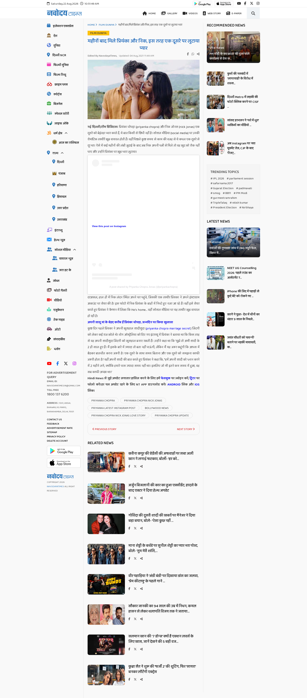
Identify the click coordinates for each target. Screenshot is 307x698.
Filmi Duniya (106, 25)
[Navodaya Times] (64, 12)
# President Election (224, 207)
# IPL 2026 (217, 178)
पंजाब (61, 173)
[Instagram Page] (75, 363)
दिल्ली (60, 162)
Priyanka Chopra (103, 400)
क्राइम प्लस (61, 84)
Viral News (216, 48)
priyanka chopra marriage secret (168, 328)
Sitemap (52, 432)
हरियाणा (62, 185)
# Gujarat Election (222, 188)
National (215, 242)
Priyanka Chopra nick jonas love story (118, 415)
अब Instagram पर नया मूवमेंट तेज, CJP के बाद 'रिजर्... (241, 148)
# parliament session (240, 178)
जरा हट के (65, 270)
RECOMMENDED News (226, 25)
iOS (196, 384)
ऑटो (58, 329)
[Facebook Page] (58, 363)
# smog (215, 193)
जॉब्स (56, 280)
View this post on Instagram (109, 226)
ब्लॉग (57, 349)
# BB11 (227, 193)
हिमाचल (61, 196)
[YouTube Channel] (50, 363)
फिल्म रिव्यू (59, 74)
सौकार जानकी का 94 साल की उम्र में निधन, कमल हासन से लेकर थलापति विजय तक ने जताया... (162, 608)
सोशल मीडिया (63, 249)
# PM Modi (240, 193)
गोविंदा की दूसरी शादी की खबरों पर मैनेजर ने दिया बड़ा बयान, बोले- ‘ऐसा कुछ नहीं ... (161, 518)
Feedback (53, 424)
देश (55, 35)
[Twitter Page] (67, 363)
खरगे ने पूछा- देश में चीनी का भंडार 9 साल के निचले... (243, 317)
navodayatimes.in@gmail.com (63, 386)
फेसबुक (165, 378)
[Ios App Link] (224, 5)
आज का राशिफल (69, 142)
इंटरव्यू (59, 230)
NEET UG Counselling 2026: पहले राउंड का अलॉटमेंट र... (241, 273)
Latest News (218, 221)
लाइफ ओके (61, 123)
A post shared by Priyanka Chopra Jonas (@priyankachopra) (143, 286)
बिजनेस (57, 104)
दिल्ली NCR (59, 55)
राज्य (55, 153)
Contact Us (54, 419)
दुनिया (56, 45)
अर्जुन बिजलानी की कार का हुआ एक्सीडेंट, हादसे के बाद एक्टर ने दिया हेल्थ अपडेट (162, 488)
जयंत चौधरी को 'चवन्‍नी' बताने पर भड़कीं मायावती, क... (241, 342)
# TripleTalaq (219, 202)
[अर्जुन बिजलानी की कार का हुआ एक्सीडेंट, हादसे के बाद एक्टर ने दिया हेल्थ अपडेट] (106, 502)
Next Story (185, 429)
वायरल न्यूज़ (66, 258)
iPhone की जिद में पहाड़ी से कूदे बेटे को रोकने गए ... (243, 294)
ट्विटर (192, 378)
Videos (193, 13)
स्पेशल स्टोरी (62, 113)
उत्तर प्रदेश (62, 208)
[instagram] (258, 3)
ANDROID (173, 384)
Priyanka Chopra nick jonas (143, 400)
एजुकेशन (58, 310)
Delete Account (57, 441)
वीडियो (58, 300)
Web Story (214, 13)
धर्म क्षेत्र (57, 133)
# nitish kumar (239, 202)
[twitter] (251, 3)
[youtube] (239, 3)
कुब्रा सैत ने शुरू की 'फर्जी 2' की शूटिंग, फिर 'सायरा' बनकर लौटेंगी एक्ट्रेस (162, 669)
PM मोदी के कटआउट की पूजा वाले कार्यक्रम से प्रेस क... (229, 56)
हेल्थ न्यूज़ (59, 240)
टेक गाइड (59, 319)
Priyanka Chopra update (172, 415)
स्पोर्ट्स (57, 94)
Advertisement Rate (60, 428)
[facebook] (245, 3)
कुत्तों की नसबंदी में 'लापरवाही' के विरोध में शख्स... (240, 78)
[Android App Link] (202, 5)
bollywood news (157, 408)
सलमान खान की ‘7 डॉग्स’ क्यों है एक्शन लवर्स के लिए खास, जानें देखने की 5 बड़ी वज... (160, 639)
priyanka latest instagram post (113, 408)
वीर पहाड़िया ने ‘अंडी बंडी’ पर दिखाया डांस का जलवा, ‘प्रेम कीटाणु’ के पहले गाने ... (163, 578)
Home (152, 13)
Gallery (172, 13)
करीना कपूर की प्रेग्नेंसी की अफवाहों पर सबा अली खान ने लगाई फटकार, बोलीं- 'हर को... (160, 456)
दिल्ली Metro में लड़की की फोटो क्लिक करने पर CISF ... (243, 102)
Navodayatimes (55, 486)
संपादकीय (59, 339)
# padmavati (244, 188)
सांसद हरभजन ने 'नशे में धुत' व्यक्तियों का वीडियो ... (243, 123)
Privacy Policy (56, 437)
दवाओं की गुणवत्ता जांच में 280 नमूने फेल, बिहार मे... (233, 251)
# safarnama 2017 (222, 183)
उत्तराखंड (62, 219)
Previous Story (105, 429)
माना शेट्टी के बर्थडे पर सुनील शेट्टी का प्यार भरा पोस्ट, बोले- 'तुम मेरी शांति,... (163, 548)
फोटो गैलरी (60, 290)
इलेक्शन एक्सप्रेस (63, 26)
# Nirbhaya (246, 207)
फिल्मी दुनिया (61, 65)
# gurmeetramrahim (224, 198)
